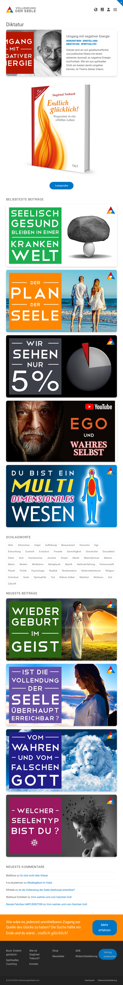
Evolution (44, 551)
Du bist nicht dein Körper (34, 875)
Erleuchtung (14, 551)
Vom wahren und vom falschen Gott (51, 897)
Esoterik (29, 551)
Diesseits (85, 545)
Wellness (98, 577)
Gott (21, 557)
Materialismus (91, 557)
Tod (53, 577)
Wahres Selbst (67, 577)
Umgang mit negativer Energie (88, 36)
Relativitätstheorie (91, 570)
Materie (108, 557)
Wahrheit (84, 577)
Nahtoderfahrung (86, 564)
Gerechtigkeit (74, 551)
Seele (26, 577)
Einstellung (90, 41)
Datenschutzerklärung (107, 980)
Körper (64, 557)
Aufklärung (51, 545)
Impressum (90, 980)
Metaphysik (54, 564)
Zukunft (12, 583)
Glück (11, 557)
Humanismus (35, 557)
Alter (10, 545)
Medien (23, 564)
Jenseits (51, 557)
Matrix (11, 564)
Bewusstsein (73, 41)
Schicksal (13, 577)
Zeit (110, 577)
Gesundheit (108, 551)
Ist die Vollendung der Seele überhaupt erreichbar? (47, 889)
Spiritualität (89, 44)
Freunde (58, 551)
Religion (110, 570)
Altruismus (24, 545)
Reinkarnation (69, 570)
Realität (53, 570)
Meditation (72, 44)
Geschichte (92, 551)
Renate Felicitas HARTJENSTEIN (24, 904)
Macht (76, 557)
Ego (96, 545)
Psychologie (38, 570)
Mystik (68, 564)
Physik (11, 570)
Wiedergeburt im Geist (39, 882)
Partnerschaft (107, 564)
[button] (115, 9)
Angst (37, 545)
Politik (23, 570)
